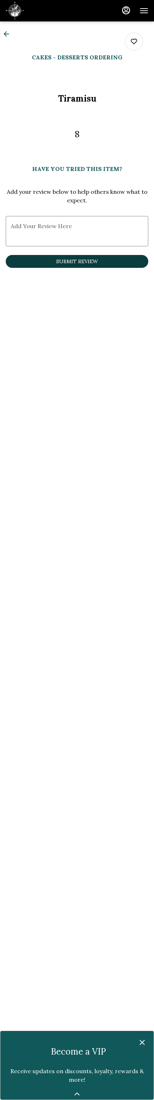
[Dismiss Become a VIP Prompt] (142, 1042)
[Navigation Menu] (144, 11)
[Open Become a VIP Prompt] (77, 1094)
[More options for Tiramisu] (134, 41)
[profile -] (126, 10)
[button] (8, 34)
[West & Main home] (38, 11)
